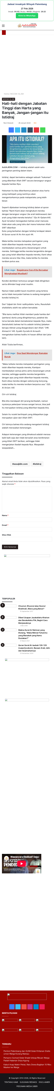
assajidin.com (21, 464)
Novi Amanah (8, 123)
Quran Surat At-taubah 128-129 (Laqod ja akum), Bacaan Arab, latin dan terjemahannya (34, 648)
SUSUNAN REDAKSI (28, 1082)
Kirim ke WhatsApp (27, 16)
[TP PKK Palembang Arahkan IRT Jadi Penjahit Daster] (44, 1023)
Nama (5, 515)
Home (6, 94)
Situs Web (6, 535)
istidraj (37, 464)
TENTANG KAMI (11, 1082)
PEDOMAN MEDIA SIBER (27, 1086)
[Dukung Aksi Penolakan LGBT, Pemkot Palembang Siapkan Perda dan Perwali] (10, 1023)
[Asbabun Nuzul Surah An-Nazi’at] (27, 1033)
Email (5, 525)
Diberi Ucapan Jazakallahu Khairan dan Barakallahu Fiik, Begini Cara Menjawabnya (33, 620)
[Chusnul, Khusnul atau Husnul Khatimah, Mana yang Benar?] (9, 609)
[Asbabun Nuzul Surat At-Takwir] (44, 1033)
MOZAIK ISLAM (17, 94)
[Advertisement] (27, 64)
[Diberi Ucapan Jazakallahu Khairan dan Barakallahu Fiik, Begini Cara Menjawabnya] (9, 621)
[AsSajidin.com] (27, 25)
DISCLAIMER (44, 1082)
